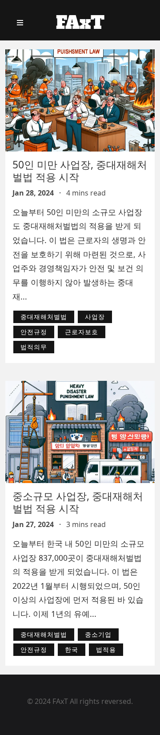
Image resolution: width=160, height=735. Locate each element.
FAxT (80, 23)
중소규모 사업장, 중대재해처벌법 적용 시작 (77, 502)
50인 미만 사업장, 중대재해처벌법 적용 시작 (79, 170)
